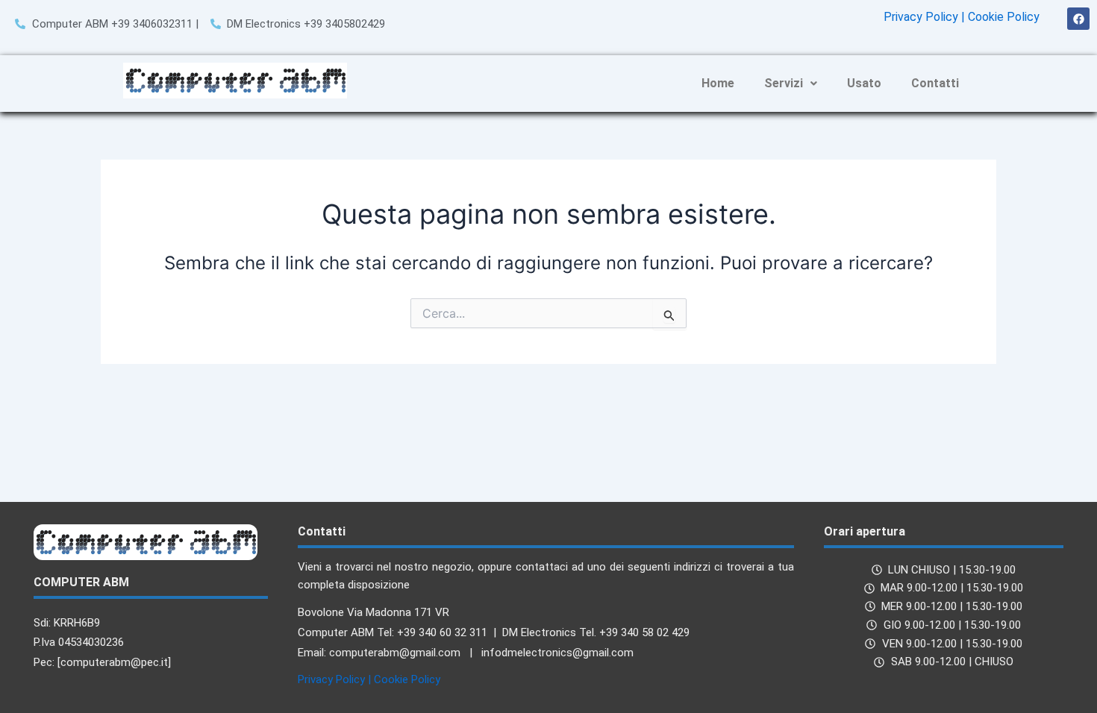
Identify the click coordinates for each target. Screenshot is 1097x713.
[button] (790, 83)
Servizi (783, 83)
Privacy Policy (921, 17)
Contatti (935, 83)
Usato (864, 83)
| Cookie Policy (1000, 17)
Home (717, 83)
